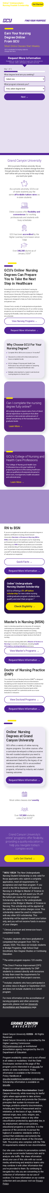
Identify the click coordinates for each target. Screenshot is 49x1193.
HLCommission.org (12, 1046)
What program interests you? (16, 84)
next (24, 97)
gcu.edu (36, 1066)
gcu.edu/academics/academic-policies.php (23, 1079)
